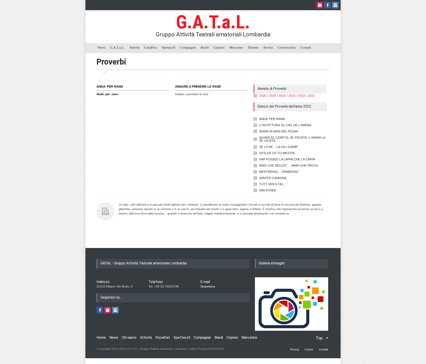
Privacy (294, 349)
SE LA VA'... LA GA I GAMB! (278, 147)
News (101, 47)
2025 (272, 95)
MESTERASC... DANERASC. (279, 171)
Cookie (309, 349)
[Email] (319, 5)
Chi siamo (129, 337)
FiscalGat (162, 337)
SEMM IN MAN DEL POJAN (278, 131)
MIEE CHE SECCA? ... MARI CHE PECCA (288, 165)
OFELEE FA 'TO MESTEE (277, 153)
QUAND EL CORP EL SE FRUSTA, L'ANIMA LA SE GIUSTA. (292, 139)
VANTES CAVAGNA (272, 178)
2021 (311, 95)
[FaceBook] (100, 310)
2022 (301, 95)
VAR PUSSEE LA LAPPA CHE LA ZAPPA (287, 159)
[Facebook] (327, 5)
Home (101, 337)
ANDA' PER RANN (272, 119)
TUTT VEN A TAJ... (272, 184)
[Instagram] (335, 5)
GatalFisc (150, 47)
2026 (262, 95)
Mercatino (236, 47)
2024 (282, 95)
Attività (134, 47)
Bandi (205, 47)
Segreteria (207, 286)
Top (319, 338)
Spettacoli (168, 47)
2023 (292, 95)
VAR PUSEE (267, 190)
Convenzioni (287, 47)
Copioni (219, 47)
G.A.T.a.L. (213, 22)
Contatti (305, 47)
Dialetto (253, 47)
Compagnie (188, 47)
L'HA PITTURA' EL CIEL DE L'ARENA (285, 125)
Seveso (268, 47)
